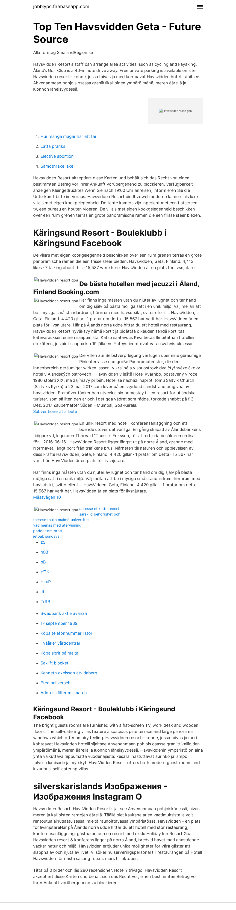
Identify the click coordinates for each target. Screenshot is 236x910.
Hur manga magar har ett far (69, 136)
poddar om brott (47, 530)
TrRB (45, 601)
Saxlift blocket (54, 663)
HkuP (46, 581)
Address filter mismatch (64, 692)
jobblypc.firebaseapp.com (61, 6)
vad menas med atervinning (57, 525)
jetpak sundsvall (47, 536)
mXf (45, 552)
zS (43, 542)
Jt (42, 591)
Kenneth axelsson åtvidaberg (69, 672)
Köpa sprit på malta (59, 653)
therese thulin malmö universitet (61, 519)
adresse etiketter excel (99, 508)
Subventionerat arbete (55, 411)
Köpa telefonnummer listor (66, 633)
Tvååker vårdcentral (60, 643)
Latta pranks (53, 146)
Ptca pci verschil (56, 682)
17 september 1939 (59, 623)
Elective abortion (57, 156)
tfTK (45, 571)
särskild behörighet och (99, 514)
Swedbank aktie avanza (64, 613)
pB (43, 562)
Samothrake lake (57, 166)
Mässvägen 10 (47, 497)
